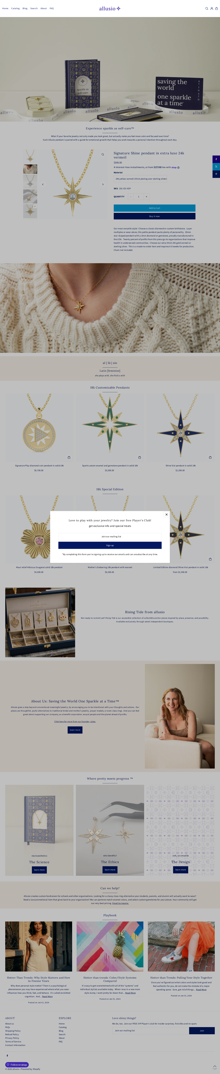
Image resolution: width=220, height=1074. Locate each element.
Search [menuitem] (34, 8)
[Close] (166, 514)
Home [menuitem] (5, 8)
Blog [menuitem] (25, 8)
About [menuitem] (44, 8)
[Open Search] (206, 8)
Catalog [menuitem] (15, 8)
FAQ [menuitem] (52, 8)
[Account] (211, 8)
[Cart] (216, 8)
